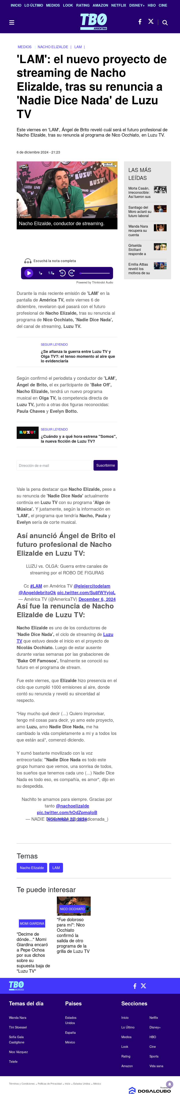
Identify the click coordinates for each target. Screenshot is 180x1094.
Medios (53, 5)
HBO (152, 5)
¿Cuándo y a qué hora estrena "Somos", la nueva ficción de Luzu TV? (79, 438)
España (70, 1032)
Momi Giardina (32, 923)
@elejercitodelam (92, 586)
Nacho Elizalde (32, 867)
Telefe (13, 1061)
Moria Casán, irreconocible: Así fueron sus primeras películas (139, 197)
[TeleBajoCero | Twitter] (151, 21)
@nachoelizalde (72, 805)
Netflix (118, 5)
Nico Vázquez (18, 1052)
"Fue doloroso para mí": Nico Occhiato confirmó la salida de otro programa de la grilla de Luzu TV (73, 935)
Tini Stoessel (18, 1027)
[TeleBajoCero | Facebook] (141, 21)
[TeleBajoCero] (48, 985)
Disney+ (137, 5)
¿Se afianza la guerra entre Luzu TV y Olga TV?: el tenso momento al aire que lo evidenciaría (78, 356)
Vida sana (156, 1066)
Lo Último (33, 5)
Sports (153, 1056)
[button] (105, 465)
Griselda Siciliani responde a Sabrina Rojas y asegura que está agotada (139, 256)
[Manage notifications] (169, 1084)
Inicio (16, 5)
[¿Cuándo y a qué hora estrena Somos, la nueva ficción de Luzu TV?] (28, 435)
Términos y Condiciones (22, 1083)
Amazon (100, 5)
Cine (163, 5)
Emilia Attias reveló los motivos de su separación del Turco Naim (139, 273)
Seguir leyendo (54, 344)
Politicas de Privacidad (50, 1083)
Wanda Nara (17, 1017)
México (70, 1042)
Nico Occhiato (72, 909)
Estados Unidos (81, 1083)
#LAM (36, 586)
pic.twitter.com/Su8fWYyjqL (86, 592)
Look (68, 5)
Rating (83, 5)
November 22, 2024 (67, 819)
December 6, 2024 (97, 599)
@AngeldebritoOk (37, 592)
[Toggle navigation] (11, 22)
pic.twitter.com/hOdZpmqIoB (67, 812)
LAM (56, 867)
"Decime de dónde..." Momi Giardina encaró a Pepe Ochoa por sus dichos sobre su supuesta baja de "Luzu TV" (33, 952)
